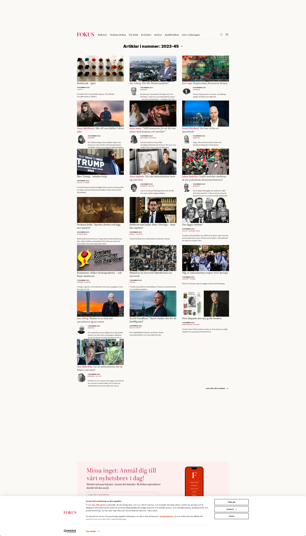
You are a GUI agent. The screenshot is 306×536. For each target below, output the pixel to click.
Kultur (158, 34)
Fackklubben (172, 34)
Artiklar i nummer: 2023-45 (151, 46)
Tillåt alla (231, 502)
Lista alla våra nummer (216, 388)
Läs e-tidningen (191, 34)
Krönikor (146, 34)
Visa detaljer (91, 531)
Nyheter (102, 34)
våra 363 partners (99, 505)
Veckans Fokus (118, 34)
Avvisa (231, 516)
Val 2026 (133, 34)
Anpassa (230, 509)
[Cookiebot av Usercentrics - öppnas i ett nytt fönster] (70, 531)
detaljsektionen (167, 516)
